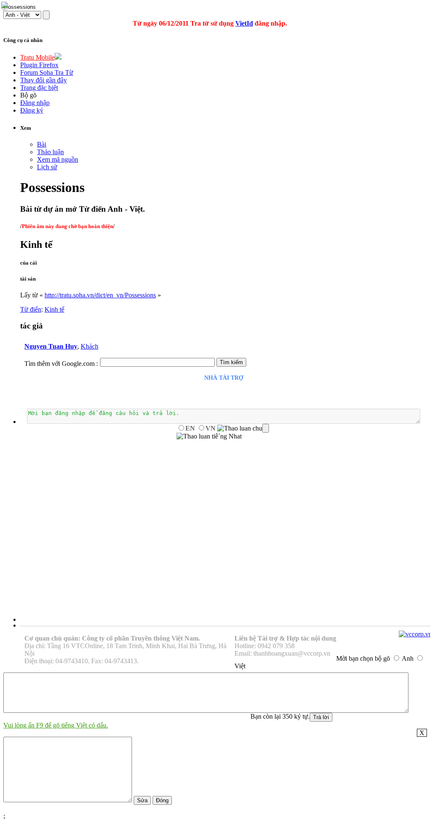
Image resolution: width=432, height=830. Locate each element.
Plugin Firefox (39, 64)
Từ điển (30, 309)
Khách (89, 346)
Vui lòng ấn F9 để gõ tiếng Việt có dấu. (55, 725)
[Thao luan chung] (243, 428)
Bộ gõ (28, 95)
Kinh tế (54, 309)
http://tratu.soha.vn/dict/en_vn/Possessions (100, 295)
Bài (41, 144)
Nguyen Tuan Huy (50, 346)
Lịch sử (47, 167)
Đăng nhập (35, 102)
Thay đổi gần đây (43, 80)
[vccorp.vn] (415, 634)
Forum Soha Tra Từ (46, 72)
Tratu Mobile (37, 57)
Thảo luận (50, 151)
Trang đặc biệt (39, 87)
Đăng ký (31, 110)
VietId (244, 23)
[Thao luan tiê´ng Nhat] (209, 436)
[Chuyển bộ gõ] (6, 6)
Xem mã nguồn (57, 159)
